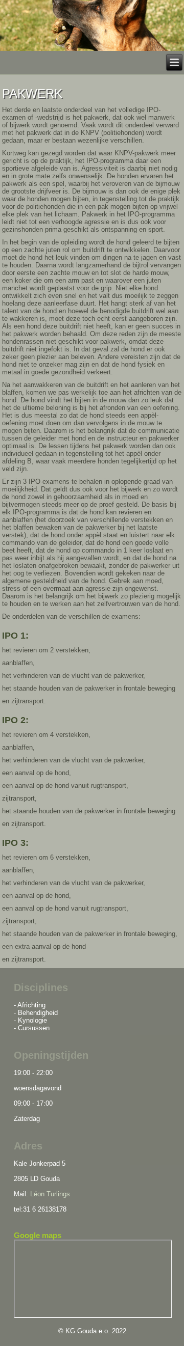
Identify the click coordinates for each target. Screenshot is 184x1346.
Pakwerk (32, 93)
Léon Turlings (49, 1194)
